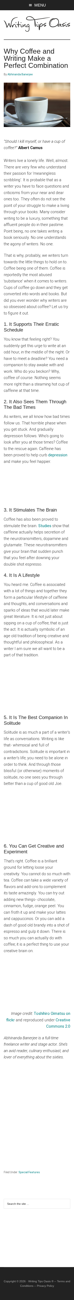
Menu (40, 5)
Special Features (29, 1172)
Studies (44, 525)
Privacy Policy (45, 1285)
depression (57, 455)
